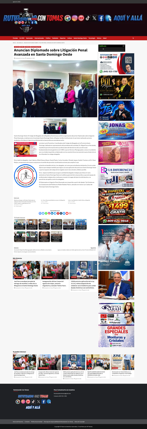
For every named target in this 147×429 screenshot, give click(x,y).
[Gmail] (70, 213)
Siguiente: (77, 249)
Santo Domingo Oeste (80, 38)
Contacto (27, 421)
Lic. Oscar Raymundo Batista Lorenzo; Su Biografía (53, 200)
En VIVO (22, 38)
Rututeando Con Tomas (20, 58)
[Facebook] (40, 213)
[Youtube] (67, 213)
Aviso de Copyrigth (80, 421)
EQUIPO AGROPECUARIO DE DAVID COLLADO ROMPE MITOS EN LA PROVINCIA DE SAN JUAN (96, 373)
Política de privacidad (36, 421)
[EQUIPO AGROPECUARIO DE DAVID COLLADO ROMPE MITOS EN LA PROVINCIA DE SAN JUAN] (98, 362)
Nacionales (29, 38)
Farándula (55, 38)
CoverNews (81, 426)
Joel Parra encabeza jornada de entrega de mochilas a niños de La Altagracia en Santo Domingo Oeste (26, 283)
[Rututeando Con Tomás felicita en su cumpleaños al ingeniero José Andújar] (122, 362)
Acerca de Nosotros (18, 421)
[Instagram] (49, 213)
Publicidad (28, 47)
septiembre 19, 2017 (31, 58)
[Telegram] (55, 213)
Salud (104, 38)
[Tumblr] (61, 213)
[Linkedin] (52, 213)
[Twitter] (43, 213)
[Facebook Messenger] (64, 213)
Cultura (69, 38)
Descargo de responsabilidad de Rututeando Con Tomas (58, 421)
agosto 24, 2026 (58, 288)
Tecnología (92, 38)
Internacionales (39, 38)
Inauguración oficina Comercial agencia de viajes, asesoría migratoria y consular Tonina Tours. (54, 283)
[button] (133, 38)
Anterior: (32, 250)
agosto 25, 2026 (29, 288)
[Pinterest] (58, 213)
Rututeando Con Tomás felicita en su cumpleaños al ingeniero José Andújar (122, 372)
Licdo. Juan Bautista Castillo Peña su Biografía (79, 200)
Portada (15, 38)
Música (99, 38)
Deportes (62, 38)
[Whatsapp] (46, 213)
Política (48, 38)
